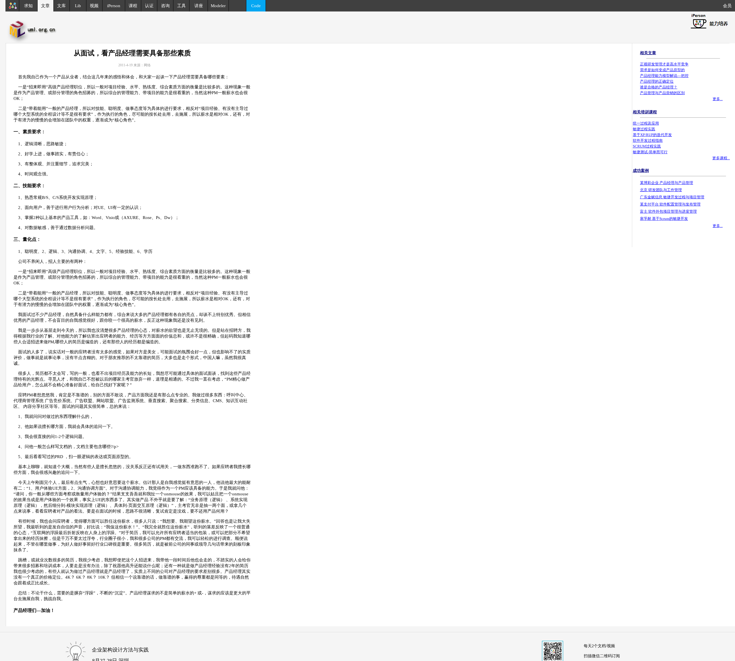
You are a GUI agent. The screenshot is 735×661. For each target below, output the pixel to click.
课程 (133, 5)
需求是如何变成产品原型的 (662, 70)
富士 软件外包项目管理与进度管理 (668, 211)
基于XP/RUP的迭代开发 (652, 135)
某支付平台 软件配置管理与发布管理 (670, 204)
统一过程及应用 (646, 123)
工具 (181, 5)
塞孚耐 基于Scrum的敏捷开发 (664, 218)
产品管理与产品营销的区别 (662, 93)
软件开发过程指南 (648, 140)
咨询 (165, 5)
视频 (94, 5)
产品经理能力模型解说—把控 (664, 75)
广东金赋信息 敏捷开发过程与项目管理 (672, 197)
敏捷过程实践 (644, 129)
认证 (149, 5)
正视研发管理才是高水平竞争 (664, 64)
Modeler (218, 5)
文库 (61, 5)
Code (256, 5)
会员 (729, 5)
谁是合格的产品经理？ (658, 87)
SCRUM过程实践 (647, 146)
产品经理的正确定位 (657, 81)
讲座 (198, 5)
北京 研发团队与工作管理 (661, 190)
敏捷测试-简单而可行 (650, 152)
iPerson (113, 5)
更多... (718, 99)
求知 (28, 5)
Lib (78, 5)
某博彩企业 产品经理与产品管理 (666, 183)
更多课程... (721, 158)
